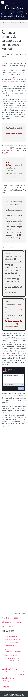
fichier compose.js (9, 77)
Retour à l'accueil (9, 687)
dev (3, 626)
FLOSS (15, 618)
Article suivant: (8, 679)
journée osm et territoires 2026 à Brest (13, 650)
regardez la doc (7, 356)
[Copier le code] (24, 124)
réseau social (6, 622)
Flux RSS (22, 23)
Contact (22, 27)
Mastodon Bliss (7, 82)
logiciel (8, 618)
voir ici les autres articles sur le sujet (14, 60)
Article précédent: (13, 671)
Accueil (5, 23)
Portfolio (13, 23)
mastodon (10, 626)
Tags (14, 27)
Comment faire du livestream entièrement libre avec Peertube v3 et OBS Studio (13, 641)
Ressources (6, 27)
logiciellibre (17, 622)
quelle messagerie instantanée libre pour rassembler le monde (12, 658)
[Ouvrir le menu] (2, 2)
